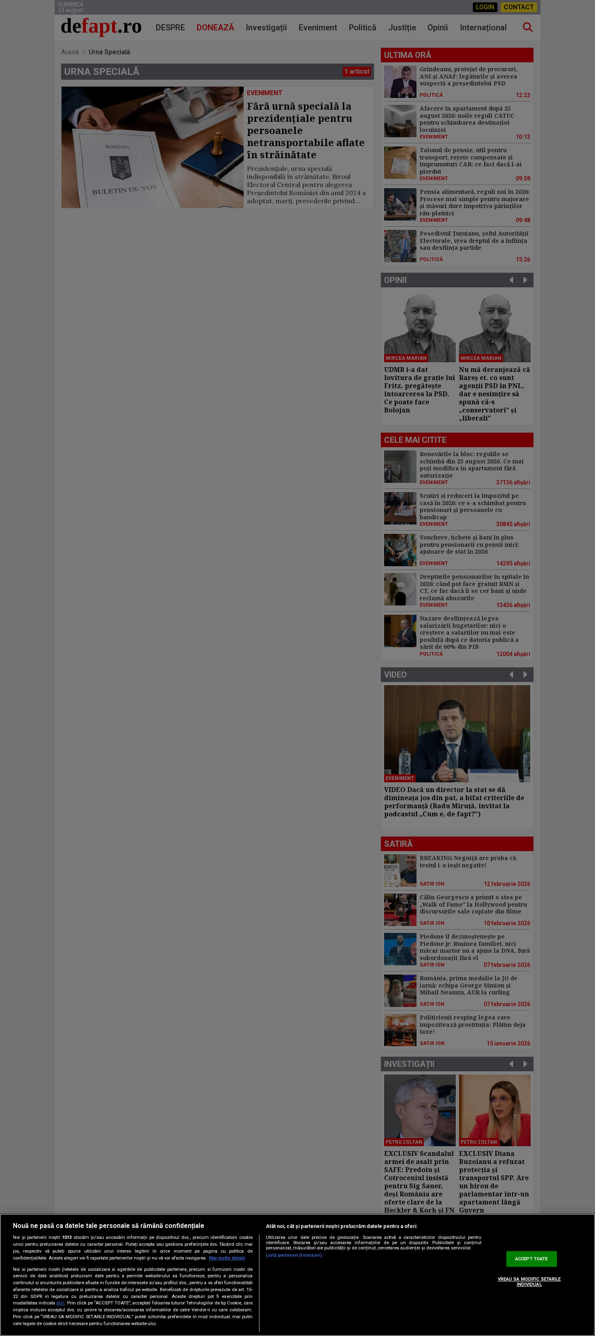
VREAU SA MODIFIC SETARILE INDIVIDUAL (529, 1282)
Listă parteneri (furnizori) (294, 1255)
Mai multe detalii (227, 1258)
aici (60, 1303)
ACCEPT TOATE (531, 1259)
